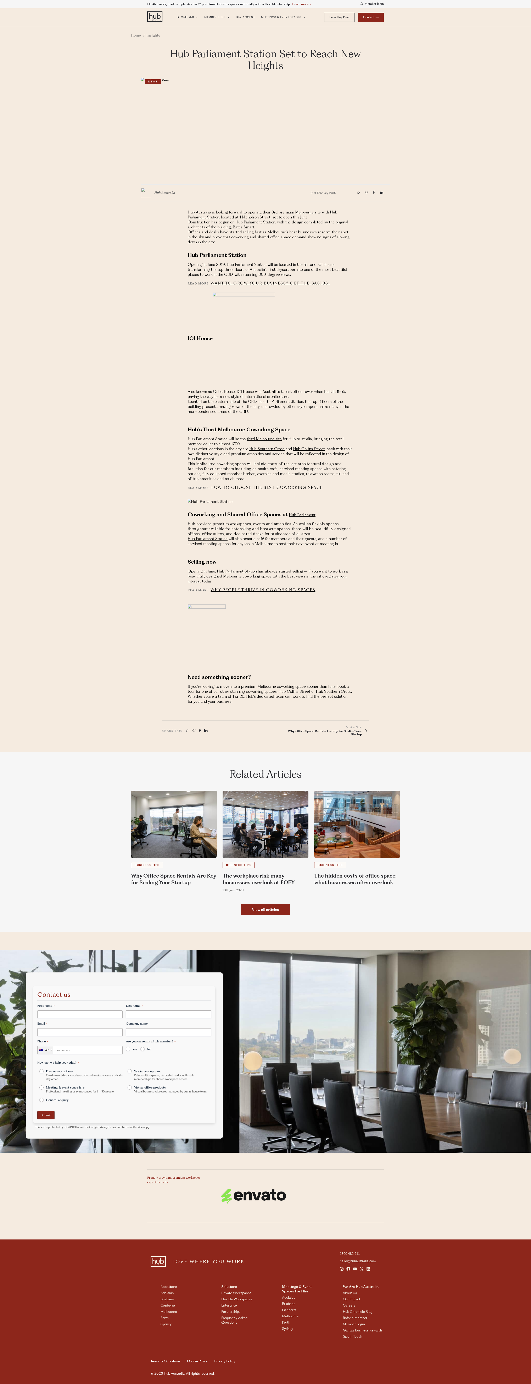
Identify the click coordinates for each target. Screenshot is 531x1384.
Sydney (166, 1324)
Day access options (84, 1075)
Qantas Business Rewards (362, 1330)
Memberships (214, 17)
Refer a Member (355, 1318)
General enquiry (57, 1100)
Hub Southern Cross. (334, 691)
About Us (350, 1293)
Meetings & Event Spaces (281, 17)
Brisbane (167, 1299)
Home (136, 35)
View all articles (265, 909)
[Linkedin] (368, 1269)
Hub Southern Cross (267, 448)
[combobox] (45, 1050)
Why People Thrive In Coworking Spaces (263, 589)
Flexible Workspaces (236, 1299)
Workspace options (164, 1075)
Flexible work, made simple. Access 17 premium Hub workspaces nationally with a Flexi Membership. (219, 4)
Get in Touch (352, 1336)
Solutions (229, 1287)
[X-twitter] (362, 1269)
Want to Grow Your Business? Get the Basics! (270, 283)
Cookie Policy (197, 1361)
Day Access (245, 17)
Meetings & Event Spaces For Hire (297, 1289)
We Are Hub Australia (361, 1287)
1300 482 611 (350, 1253)
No (149, 1049)
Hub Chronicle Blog (358, 1311)
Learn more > (301, 4)
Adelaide (167, 1293)
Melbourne (304, 212)
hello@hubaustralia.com (358, 1261)
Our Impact (351, 1299)
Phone (42, 1041)
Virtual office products (170, 1089)
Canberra (168, 1305)
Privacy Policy (107, 1127)
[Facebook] (348, 1269)
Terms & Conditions (165, 1361)
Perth (165, 1318)
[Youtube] (355, 1269)
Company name (137, 1023)
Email (42, 1023)
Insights (153, 35)
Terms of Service (132, 1127)
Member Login (354, 1324)
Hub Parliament (302, 514)
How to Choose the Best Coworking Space (267, 487)
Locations (185, 17)
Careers (349, 1305)
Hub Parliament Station (247, 264)
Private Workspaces (236, 1293)
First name (46, 1006)
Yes (135, 1049)
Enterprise (229, 1305)
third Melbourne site (264, 438)
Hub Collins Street (309, 448)
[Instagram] (342, 1269)
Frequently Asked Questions (234, 1320)
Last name (134, 1006)
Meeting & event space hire (80, 1089)
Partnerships (230, 1311)
